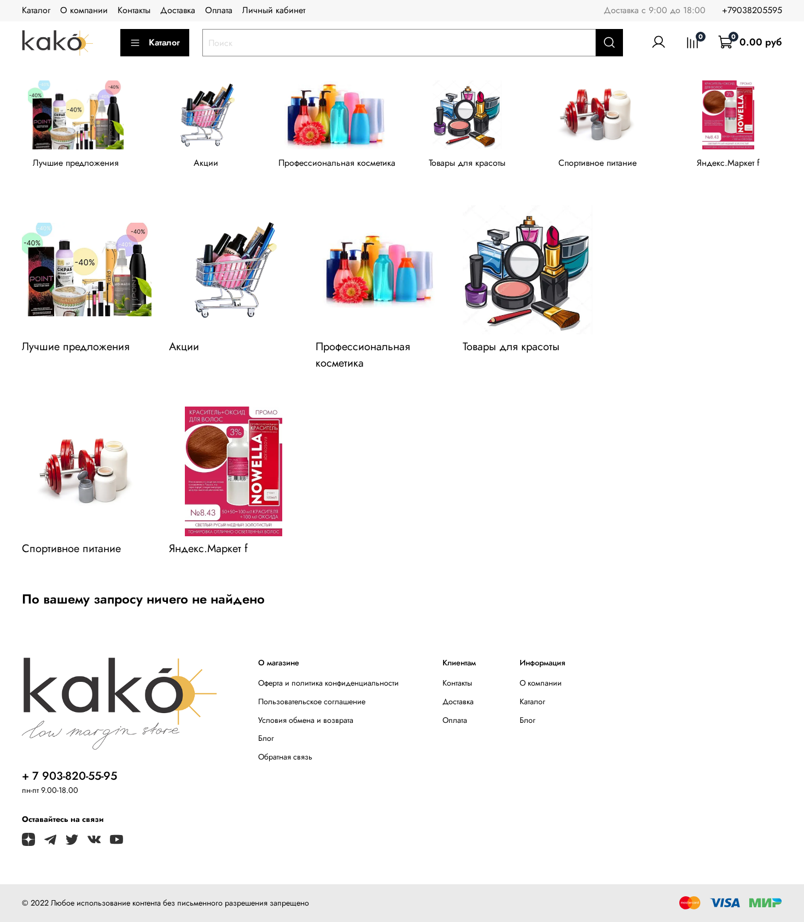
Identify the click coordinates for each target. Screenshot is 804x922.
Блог (266, 738)
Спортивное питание (597, 163)
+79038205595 (752, 10)
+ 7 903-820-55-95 (69, 776)
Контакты (134, 10)
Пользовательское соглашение (311, 701)
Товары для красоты (467, 163)
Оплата (218, 10)
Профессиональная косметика (336, 163)
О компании (84, 10)
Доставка (177, 10)
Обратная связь (285, 756)
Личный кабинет (273, 10)
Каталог (36, 10)
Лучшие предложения (76, 163)
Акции (206, 163)
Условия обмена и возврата (305, 720)
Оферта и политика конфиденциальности (328, 682)
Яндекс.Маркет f (728, 163)
